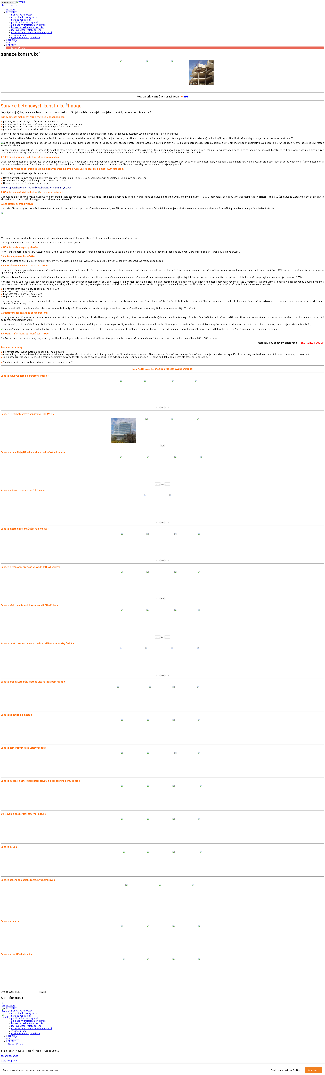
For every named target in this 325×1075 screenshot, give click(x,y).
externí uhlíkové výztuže (24, 17)
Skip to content (9, 5)
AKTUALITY (11, 40)
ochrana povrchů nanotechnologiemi (31, 32)
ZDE (186, 96)
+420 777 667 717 (16, 48)
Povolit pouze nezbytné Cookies (285, 1070)
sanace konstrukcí (21, 20)
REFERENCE (11, 12)
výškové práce (19, 35)
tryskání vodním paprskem (25, 37)
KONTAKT (11, 45)
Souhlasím (313, 1070)
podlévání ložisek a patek (24, 22)
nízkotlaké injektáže (22, 14)
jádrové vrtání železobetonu (26, 30)
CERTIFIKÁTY (12, 42)
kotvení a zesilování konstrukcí (27, 27)
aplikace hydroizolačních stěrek (28, 25)
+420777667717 (9, 1061)
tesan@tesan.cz (9, 1056)
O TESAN (10, 9)
